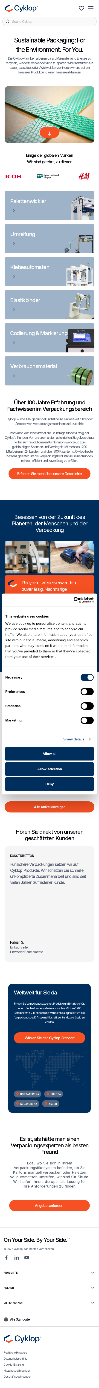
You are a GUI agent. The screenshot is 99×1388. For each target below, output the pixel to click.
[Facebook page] (6, 1258)
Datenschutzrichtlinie (15, 1358)
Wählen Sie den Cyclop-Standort (49, 1038)
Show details (73, 739)
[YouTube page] (26, 1258)
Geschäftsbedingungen (17, 1376)
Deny (49, 784)
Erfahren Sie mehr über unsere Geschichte (49, 473)
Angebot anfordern (49, 1205)
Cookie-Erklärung (14, 1364)
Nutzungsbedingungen (17, 1370)
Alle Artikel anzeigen (49, 807)
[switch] (87, 691)
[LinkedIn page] (16, 1258)
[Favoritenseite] (81, 8)
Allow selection (49, 769)
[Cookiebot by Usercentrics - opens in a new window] (73, 600)
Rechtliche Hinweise (15, 1352)
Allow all (49, 754)
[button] (91, 8)
